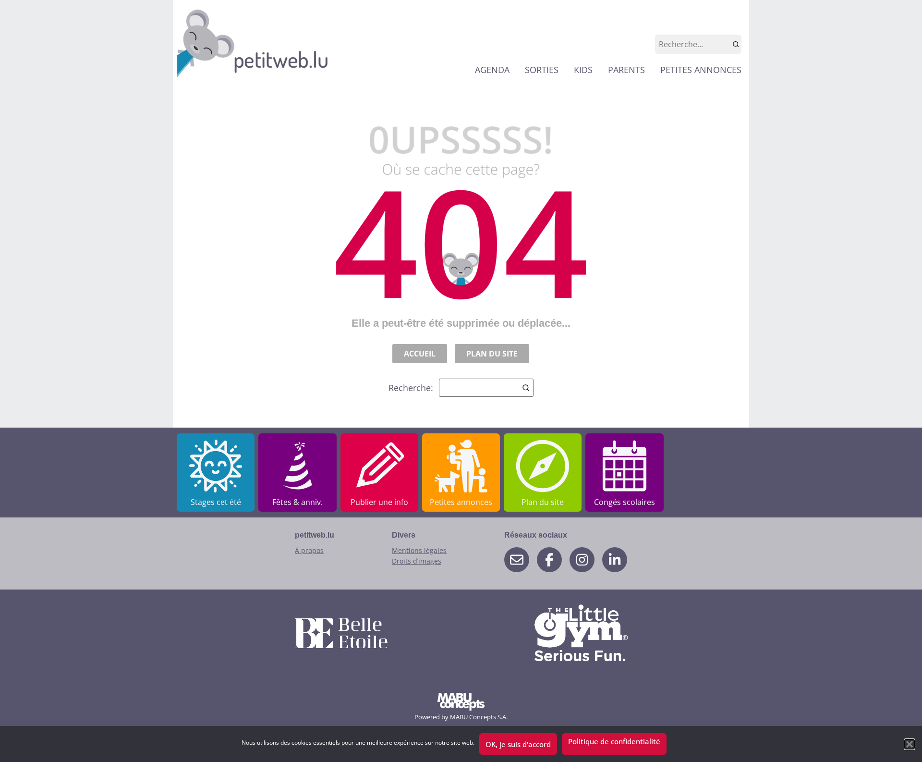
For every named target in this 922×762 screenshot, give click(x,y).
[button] (909, 744)
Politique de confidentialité (614, 741)
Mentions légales (419, 550)
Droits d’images (416, 560)
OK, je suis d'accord (518, 744)
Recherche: (410, 387)
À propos (309, 550)
